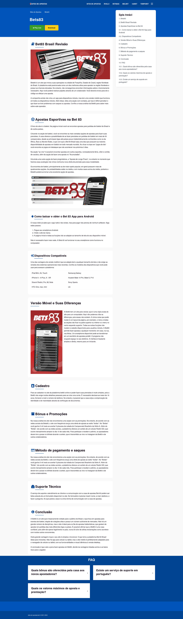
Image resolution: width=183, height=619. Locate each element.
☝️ (177, 615)
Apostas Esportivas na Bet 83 (132, 26)
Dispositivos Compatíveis (131, 36)
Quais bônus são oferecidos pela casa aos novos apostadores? (135, 67)
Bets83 (123, 18)
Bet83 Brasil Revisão (129, 22)
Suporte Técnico (127, 55)
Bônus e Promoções (128, 47)
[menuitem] (38, 4)
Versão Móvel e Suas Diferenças (133, 40)
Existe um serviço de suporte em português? (133, 80)
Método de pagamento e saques (133, 51)
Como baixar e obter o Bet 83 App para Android (135, 31)
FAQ (123, 62)
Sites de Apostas (35, 12)
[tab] (59, 572)
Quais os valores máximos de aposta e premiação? (135, 74)
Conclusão (125, 59)
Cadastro (124, 44)
